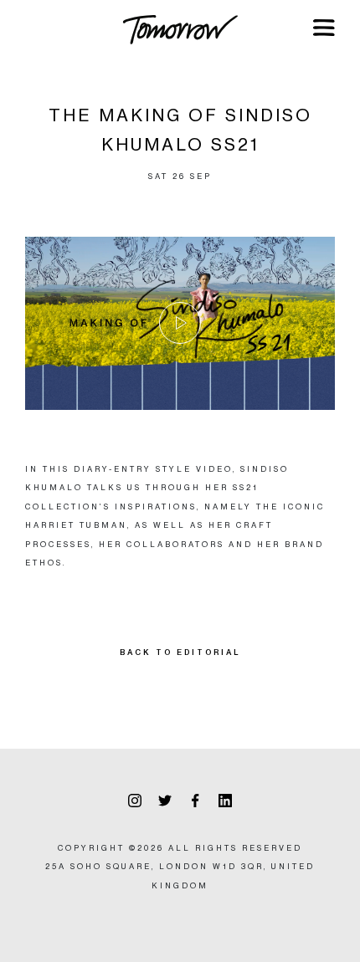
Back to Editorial (180, 652)
